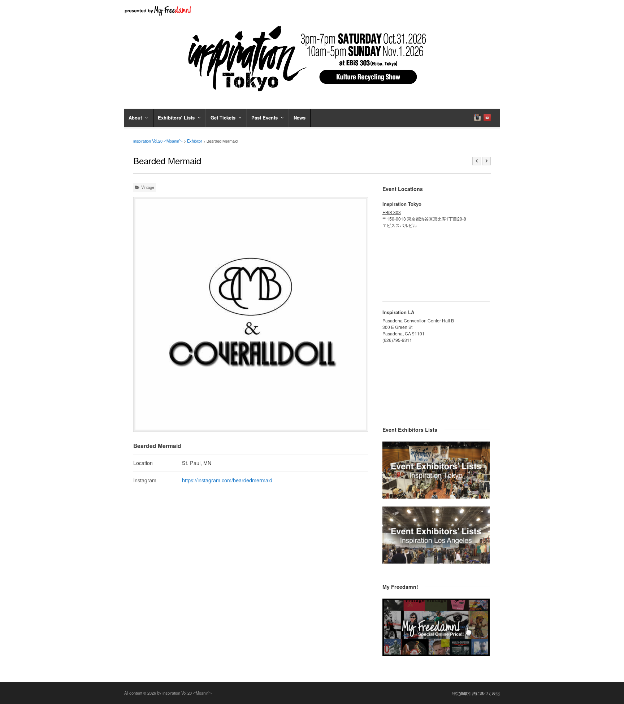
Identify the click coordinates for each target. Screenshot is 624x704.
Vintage (147, 187)
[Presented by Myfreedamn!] (158, 11)
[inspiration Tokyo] (436, 496)
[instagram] (477, 117)
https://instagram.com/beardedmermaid (227, 480)
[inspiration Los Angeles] (436, 561)
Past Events (264, 117)
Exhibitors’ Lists (176, 117)
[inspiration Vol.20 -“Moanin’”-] (312, 94)
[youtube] (487, 117)
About (135, 117)
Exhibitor (194, 141)
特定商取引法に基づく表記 (476, 693)
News (300, 117)
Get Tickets (223, 117)
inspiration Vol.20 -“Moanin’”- (158, 141)
